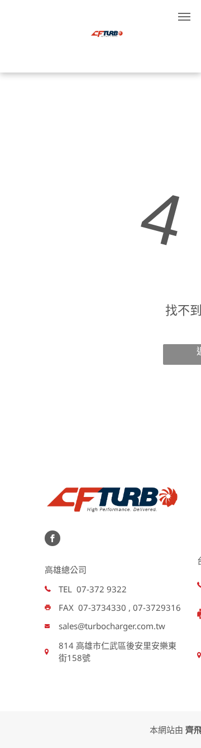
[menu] (184, 17)
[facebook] (52, 539)
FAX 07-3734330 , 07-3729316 (120, 607)
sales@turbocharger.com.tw (112, 625)
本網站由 (166, 729)
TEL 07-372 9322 (93, 589)
